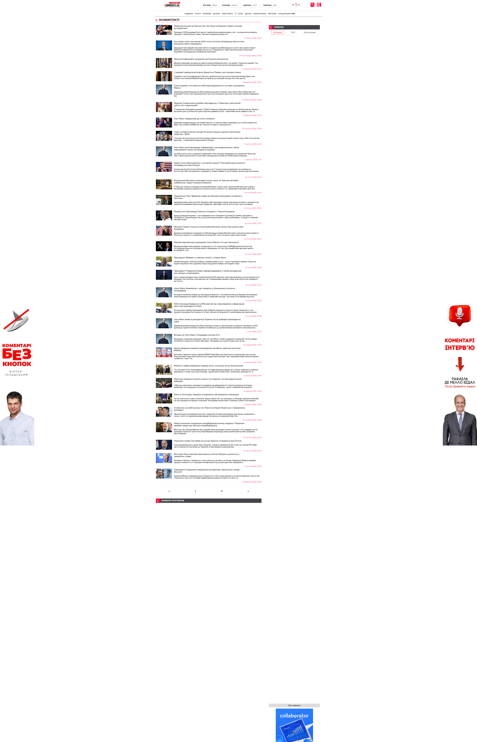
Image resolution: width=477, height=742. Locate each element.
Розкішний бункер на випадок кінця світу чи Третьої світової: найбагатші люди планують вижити (206, 181)
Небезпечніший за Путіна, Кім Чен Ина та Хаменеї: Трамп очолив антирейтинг (208, 27)
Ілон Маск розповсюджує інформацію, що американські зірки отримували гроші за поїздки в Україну (206, 148)
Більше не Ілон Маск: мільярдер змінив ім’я (197, 335)
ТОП (293, 32)
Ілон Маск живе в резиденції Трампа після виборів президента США (207, 320)
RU (293, 5)
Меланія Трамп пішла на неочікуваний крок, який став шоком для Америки (208, 228)
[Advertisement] (208, 520)
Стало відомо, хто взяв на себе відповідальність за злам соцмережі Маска (209, 87)
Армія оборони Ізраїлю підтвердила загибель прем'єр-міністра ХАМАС (207, 349)
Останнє (277, 32)
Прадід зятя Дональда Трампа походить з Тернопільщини (204, 211)
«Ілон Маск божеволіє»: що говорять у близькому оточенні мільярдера (204, 289)
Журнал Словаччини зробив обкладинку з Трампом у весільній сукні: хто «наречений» (207, 104)
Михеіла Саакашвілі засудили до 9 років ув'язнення (201, 59)
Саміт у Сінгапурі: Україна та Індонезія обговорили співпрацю (206, 394)
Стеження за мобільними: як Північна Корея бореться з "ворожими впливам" (209, 409)
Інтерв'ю (207, 14)
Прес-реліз (227, 14)
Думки (216, 14)
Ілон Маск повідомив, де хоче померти (194, 119)
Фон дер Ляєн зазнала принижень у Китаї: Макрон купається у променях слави (206, 455)
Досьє (248, 14)
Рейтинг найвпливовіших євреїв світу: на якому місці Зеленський (208, 366)
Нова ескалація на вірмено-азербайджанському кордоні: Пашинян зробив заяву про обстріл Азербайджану (209, 424)
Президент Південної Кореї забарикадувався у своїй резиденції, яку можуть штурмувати (208, 272)
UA (298, 5)
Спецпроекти (285, 14)
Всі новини (294, 705)
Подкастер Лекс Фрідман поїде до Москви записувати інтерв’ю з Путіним (208, 197)
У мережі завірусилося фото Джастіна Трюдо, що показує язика (207, 72)
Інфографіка (259, 14)
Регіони (272, 14)
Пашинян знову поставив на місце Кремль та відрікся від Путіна (207, 441)
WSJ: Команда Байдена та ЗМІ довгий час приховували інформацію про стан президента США (209, 305)
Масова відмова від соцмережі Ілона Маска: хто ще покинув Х (206, 242)
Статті (198, 14)
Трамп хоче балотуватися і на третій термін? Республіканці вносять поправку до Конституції (209, 164)
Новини (189, 14)
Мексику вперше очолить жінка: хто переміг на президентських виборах (208, 380)
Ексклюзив (310, 32)
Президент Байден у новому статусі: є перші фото (200, 258)
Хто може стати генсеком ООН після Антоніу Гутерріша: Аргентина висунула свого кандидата (209, 42)
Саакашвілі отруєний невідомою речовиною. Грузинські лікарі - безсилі (207, 471)
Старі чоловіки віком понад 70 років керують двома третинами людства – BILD (207, 133)
